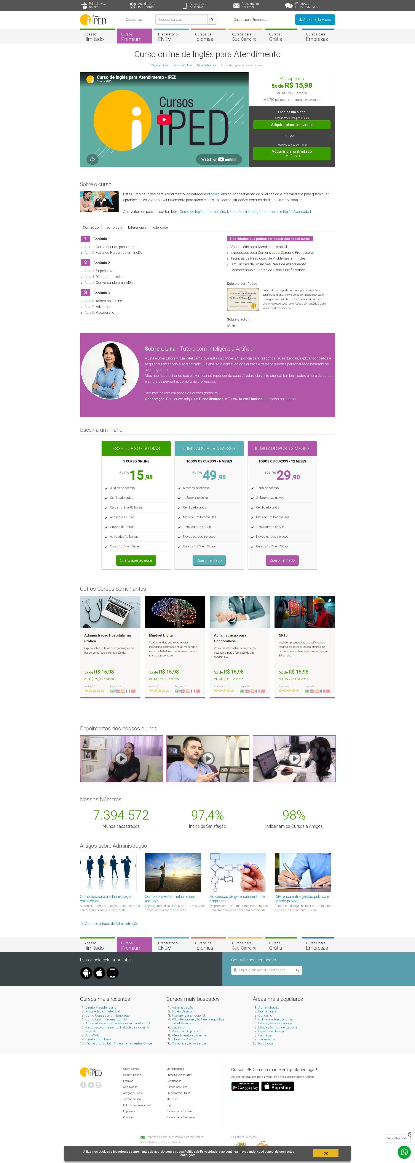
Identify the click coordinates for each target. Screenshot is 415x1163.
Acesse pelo (198, 5)
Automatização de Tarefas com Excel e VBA (118, 1023)
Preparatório (168, 37)
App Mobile (130, 1087)
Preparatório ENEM (178, 1093)
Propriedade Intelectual (102, 1011)
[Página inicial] (93, 19)
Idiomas (213, 194)
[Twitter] (91, 1083)
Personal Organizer (186, 1031)
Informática (266, 1039)
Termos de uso (132, 1099)
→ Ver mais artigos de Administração (109, 923)
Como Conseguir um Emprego (107, 1015)
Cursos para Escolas (179, 1111)
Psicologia (265, 1043)
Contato (128, 1117)
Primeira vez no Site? (179, 1074)
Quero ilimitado (209, 560)
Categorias (134, 20)
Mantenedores (175, 1068)
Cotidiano (265, 1015)
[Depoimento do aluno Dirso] (207, 758)
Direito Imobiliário (98, 1039)
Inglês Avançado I (297, 211)
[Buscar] (212, 19)
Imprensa (129, 1111)
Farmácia (265, 1035)
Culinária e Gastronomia (275, 1019)
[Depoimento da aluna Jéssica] (294, 758)
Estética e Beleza (271, 1031)
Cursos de (204, 37)
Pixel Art (91, 1031)
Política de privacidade (137, 1105)
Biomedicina (267, 1011)
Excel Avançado (183, 1023)
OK (326, 1153)
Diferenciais (137, 227)
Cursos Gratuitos (176, 1087)
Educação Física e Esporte (277, 1027)
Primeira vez (97, 5)
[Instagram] (98, 1083)
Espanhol (178, 1027)
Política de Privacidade (200, 1151)
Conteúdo (91, 227)
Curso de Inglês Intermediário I (204, 211)
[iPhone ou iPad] (99, 968)
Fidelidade (160, 227)
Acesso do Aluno (316, 19)
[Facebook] (83, 1083)
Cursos (131, 37)
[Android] (86, 968)
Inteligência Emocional (188, 1015)
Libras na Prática (184, 1039)
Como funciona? (132, 1074)
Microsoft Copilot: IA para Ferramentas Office (118, 1043)
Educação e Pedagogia (275, 1023)
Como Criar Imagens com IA (106, 1019)
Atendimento (146, 5)
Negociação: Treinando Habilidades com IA (117, 1027)
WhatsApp (306, 5)
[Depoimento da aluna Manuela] (121, 758)
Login (169, 1105)
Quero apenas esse (136, 560)
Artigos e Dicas (132, 1093)
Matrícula (172, 1099)
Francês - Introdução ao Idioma (254, 211)
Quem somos (131, 1068)
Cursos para (244, 37)
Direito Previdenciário (101, 1007)
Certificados (173, 1081)
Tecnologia (113, 227)
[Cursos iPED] (91, 1072)
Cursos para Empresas (250, 20)
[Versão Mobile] (112, 968)
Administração (182, 1007)
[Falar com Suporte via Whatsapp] (410, 1134)
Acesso (94, 37)
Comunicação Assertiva (189, 1043)
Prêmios (128, 1081)
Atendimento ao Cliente (189, 1035)
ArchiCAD (92, 1035)
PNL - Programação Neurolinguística (198, 1019)
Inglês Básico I (183, 1011)
